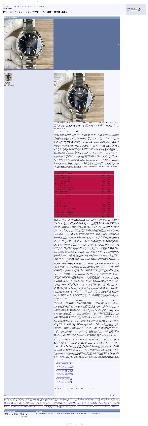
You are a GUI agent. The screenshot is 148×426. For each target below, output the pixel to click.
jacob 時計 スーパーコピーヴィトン (12, 398)
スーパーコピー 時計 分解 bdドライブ (70, 402)
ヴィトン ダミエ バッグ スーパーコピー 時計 (84, 406)
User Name (128, 8)
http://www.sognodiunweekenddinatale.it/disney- (68, 386)
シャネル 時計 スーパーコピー (108, 398)
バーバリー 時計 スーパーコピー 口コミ (66, 366)
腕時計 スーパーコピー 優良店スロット (67, 407)
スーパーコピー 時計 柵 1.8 (42, 403)
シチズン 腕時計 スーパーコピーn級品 (91, 398)
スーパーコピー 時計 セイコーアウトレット (94, 400)
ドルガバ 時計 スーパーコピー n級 (17, 406)
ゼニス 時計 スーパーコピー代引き (102, 405)
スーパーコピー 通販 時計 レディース (19, 405)
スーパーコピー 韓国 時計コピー (51, 405)
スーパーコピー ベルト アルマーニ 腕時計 (94, 399)
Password (128, 10)
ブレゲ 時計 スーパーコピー (50, 406)
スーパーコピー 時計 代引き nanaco (21, 402)
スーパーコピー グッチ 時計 (63, 377)
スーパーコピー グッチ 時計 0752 (64, 378)
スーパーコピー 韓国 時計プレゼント (67, 405)
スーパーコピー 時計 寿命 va (28, 403)
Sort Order (16, 413)
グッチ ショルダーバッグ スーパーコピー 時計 (54, 398)
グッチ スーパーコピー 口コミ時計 (65, 362)
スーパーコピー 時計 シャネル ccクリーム (57, 400)
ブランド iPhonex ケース (85, 241)
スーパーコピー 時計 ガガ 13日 (25, 400)
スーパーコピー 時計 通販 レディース (57, 403)
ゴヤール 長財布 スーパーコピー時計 (74, 398)
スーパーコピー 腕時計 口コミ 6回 (65, 369)
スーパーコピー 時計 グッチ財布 (40, 400)
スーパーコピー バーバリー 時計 (77, 399)
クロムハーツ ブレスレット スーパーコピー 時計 (32, 398)
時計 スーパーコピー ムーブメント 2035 (105, 406)
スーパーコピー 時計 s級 (11, 400)
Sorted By (6, 413)
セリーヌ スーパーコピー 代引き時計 (85, 405)
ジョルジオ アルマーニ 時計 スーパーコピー (29, 399)
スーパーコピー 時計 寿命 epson (14, 403)
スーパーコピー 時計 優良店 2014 (54, 402)
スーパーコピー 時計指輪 (103, 403)
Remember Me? (142, 8)
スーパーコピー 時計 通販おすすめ (75, 403)
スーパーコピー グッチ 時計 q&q (64, 364)
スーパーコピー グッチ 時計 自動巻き (65, 367)
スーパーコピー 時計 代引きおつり (38, 402)
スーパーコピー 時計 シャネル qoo (75, 400)
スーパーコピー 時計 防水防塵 (90, 403)
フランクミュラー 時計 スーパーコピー (35, 406)
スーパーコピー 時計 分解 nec (87, 402)
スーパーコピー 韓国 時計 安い (36, 405)
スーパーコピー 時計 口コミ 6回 (102, 402)
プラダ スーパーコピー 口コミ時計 (66, 406)
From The (22, 413)
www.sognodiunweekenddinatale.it (64, 385)
